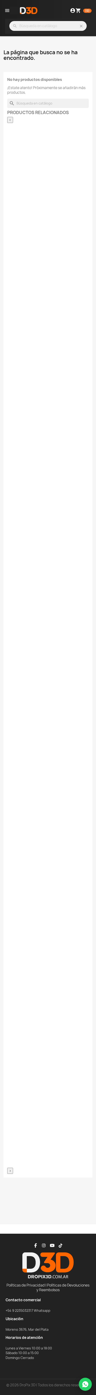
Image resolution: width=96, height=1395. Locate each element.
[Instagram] (43, 1245)
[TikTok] (60, 1245)
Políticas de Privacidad (26, 1285)
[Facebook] (35, 1245)
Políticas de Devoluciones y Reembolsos (62, 1287)
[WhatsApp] (85, 1384)
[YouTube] (52, 1245)
